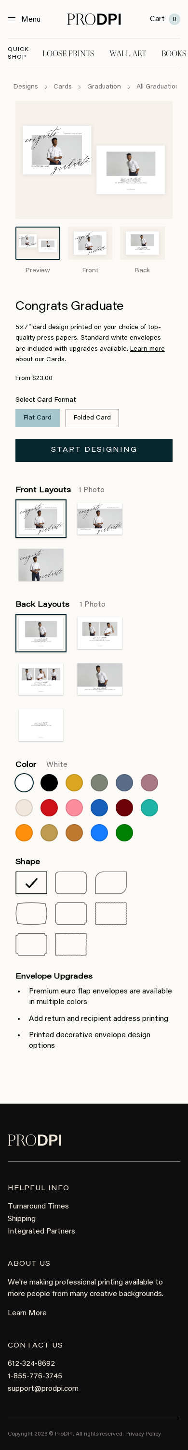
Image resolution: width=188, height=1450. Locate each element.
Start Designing (94, 450)
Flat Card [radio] (38, 418)
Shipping (22, 1219)
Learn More (27, 1313)
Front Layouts (60, 490)
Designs (25, 87)
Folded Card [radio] (92, 418)
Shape (27, 862)
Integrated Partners (41, 1231)
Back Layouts (60, 605)
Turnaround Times (38, 1206)
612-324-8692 (31, 1364)
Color (41, 765)
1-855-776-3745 (35, 1376)
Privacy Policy (143, 1434)
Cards (63, 87)
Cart (163, 19)
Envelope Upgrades (54, 976)
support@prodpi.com (43, 1389)
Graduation (104, 87)
